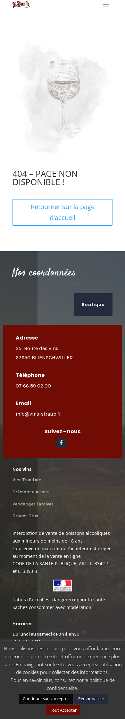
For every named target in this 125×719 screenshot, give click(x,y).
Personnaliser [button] (91, 698)
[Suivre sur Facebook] (61, 443)
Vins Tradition (27, 479)
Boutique (93, 304)
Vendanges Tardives (33, 504)
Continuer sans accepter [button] (46, 698)
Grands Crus (25, 516)
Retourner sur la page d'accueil (63, 212)
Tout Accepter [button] (63, 710)
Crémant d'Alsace (31, 492)
